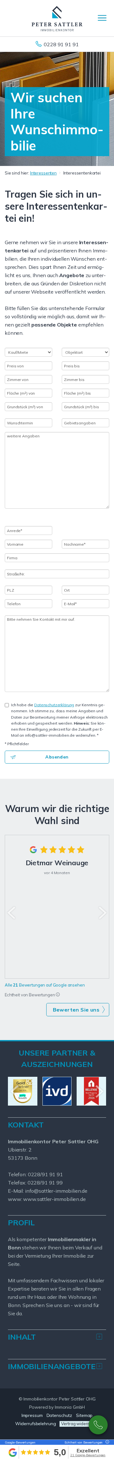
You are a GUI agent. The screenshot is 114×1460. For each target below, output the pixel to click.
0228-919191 (98, 1424)
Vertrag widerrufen (79, 1423)
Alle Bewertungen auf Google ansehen (45, 984)
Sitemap (84, 1415)
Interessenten (43, 172)
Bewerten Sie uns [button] (76, 1009)
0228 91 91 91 (61, 44)
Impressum (32, 1415)
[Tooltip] (58, 995)
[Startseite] (57, 18)
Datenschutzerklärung (54, 704)
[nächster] (102, 913)
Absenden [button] (56, 757)
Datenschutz (60, 1415)
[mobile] (102, 18)
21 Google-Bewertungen (87, 1455)
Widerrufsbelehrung (35, 1423)
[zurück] (12, 913)
